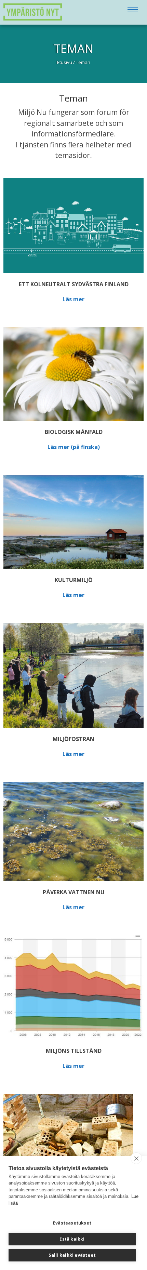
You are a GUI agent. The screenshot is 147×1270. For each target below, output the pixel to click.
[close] (136, 1158)
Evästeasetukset (72, 1223)
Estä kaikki (71, 1239)
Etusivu (64, 62)
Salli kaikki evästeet (72, 1255)
